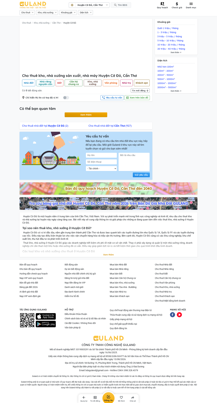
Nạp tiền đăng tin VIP (75, 282)
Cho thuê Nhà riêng (164, 269)
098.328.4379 (131, 370)
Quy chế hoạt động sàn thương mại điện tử (131, 310)
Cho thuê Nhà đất (163, 264)
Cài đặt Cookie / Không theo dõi (80, 323)
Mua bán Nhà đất (118, 264)
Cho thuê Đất (161, 273)
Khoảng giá (66, 12)
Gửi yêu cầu (141, 174)
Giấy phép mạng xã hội (121, 319)
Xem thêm (86, 114)
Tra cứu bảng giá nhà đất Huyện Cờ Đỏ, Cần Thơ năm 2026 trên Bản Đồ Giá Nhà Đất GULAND (108, 203)
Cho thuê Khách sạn (165, 296)
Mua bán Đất (116, 273)
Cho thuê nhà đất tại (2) (45, 125)
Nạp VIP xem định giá (30, 296)
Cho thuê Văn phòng (165, 282)
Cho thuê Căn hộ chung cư (168, 278)
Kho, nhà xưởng (45, 12)
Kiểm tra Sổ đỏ (72, 296)
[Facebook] (172, 314)
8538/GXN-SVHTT (115, 356)
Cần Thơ (56, 23)
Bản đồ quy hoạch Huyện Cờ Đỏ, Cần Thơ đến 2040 (108, 188)
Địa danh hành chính (75, 291)
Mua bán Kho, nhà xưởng (122, 282)
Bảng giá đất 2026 (29, 287)
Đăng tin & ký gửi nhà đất (77, 278)
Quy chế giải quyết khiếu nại (123, 324)
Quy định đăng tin (118, 328)
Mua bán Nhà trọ (118, 291)
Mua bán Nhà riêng (119, 269)
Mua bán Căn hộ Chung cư (123, 278)
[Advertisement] (86, 49)
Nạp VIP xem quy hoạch (31, 278)
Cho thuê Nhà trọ (163, 291)
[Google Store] (46, 324)
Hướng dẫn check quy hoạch (34, 273)
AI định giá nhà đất (29, 291)
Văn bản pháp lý (73, 327)
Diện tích (84, 12)
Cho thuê (25, 12)
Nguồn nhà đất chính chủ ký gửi (80, 273)
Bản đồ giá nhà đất (29, 282)
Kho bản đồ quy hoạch (31, 269)
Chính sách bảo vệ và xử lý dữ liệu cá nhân (85, 318)
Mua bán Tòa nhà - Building (123, 287)
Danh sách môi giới (74, 287)
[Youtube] (179, 314)
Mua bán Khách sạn (119, 296)
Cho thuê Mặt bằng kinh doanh (170, 300)
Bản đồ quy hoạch (28, 264)
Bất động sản (71, 264)
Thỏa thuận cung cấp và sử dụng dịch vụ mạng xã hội (136, 315)
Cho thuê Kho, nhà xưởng (167, 287)
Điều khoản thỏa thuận (76, 314)
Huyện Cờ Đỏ (69, 23)
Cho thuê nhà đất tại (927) (110, 125)
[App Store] (46, 316)
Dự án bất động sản (74, 269)
